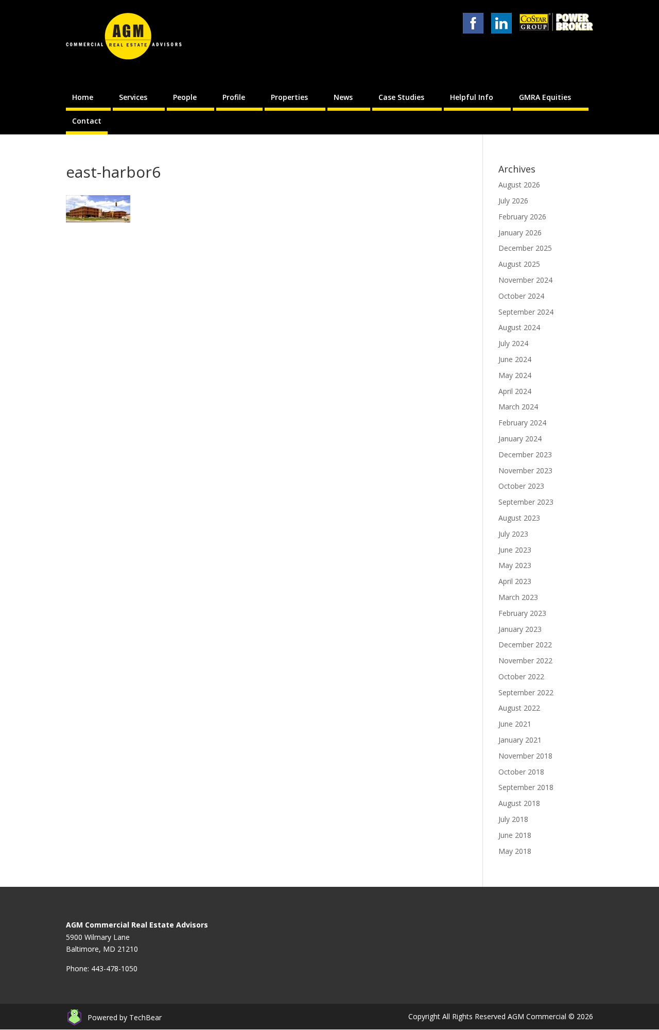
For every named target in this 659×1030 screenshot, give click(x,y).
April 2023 (514, 581)
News (343, 97)
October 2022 (521, 676)
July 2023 (513, 534)
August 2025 (519, 264)
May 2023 (514, 565)
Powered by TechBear (125, 1017)
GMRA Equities (545, 97)
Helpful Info (471, 97)
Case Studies (401, 97)
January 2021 (520, 740)
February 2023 (522, 613)
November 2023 (525, 470)
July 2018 (513, 819)
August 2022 (519, 708)
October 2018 (521, 772)
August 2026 (519, 185)
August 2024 (519, 327)
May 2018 (514, 851)
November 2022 (525, 660)
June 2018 (514, 835)
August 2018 (519, 803)
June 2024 (514, 359)
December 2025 (525, 248)
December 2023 (525, 454)
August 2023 (519, 518)
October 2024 (521, 296)
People (185, 97)
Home (82, 97)
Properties (289, 97)
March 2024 (518, 406)
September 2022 (525, 692)
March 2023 (518, 597)
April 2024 (514, 391)
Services (133, 97)
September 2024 (525, 312)
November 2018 (525, 756)
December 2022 (525, 644)
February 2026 (522, 216)
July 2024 (513, 343)
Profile (233, 97)
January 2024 (520, 438)
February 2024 (522, 422)
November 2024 (525, 280)
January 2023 (520, 629)
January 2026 (520, 232)
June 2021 (514, 724)
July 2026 (513, 200)
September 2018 (525, 787)
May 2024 (514, 375)
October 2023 (521, 486)
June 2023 (514, 550)
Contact (86, 121)
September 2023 (525, 502)
